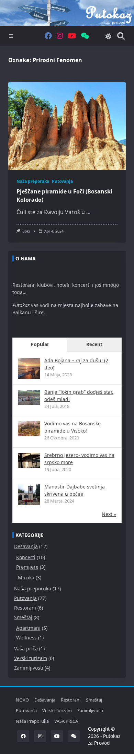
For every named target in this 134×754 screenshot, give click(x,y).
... (88, 212)
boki (26, 231)
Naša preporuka (32, 181)
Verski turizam (30, 658)
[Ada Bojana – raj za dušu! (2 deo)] (29, 369)
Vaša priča (26, 648)
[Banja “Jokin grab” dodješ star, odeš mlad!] (29, 397)
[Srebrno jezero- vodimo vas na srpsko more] (29, 460)
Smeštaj (23, 617)
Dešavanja (26, 546)
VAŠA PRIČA (66, 721)
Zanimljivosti (28, 667)
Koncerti (25, 557)
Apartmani (28, 628)
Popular (40, 344)
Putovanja (62, 181)
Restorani (25, 607)
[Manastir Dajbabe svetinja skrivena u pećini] (29, 495)
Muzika (26, 577)
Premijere (27, 567)
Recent (94, 344)
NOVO (22, 700)
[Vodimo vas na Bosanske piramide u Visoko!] (29, 428)
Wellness (26, 637)
